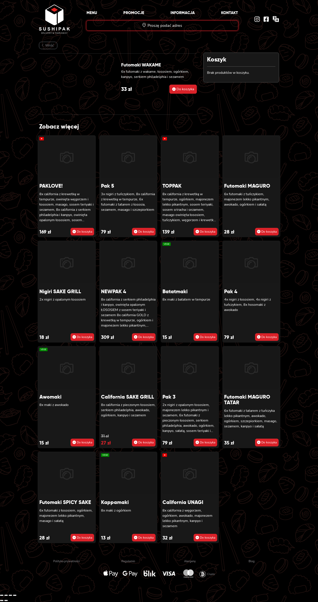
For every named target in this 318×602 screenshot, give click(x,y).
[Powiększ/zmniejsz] (1, 595)
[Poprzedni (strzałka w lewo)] (1, 600)
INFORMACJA (182, 12)
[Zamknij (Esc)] (14, 595)
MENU (92, 12)
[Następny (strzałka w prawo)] (6, 600)
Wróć (49, 45)
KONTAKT (229, 12)
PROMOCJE (133, 12)
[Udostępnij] (10, 595)
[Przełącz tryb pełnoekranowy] (6, 595)
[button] (183, 89)
